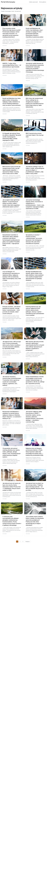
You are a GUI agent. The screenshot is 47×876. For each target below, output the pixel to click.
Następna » (28, 541)
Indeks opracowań (33, 2)
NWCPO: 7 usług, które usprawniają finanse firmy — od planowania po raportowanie (12, 65)
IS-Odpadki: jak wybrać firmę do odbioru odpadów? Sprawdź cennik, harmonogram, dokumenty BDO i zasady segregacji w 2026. (12, 137)
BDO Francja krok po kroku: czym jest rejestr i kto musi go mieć (35, 135)
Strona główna (42, 2)
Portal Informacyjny (8, 2)
